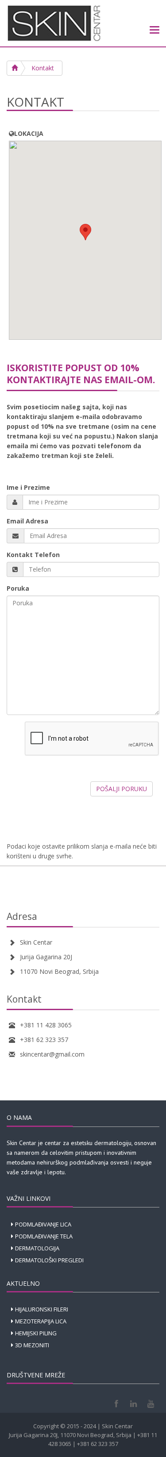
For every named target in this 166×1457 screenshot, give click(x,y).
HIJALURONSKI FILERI (41, 1309)
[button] (85, 232)
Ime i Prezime (28, 487)
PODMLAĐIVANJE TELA (44, 1236)
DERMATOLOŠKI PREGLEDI (49, 1260)
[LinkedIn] (133, 1404)
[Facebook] (116, 1404)
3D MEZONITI (32, 1345)
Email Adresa (27, 521)
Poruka (18, 588)
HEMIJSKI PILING (36, 1333)
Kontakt (42, 68)
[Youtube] (150, 1404)
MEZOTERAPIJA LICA (40, 1321)
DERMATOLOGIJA (37, 1248)
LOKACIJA (28, 133)
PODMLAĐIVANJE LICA (43, 1224)
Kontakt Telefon (33, 554)
